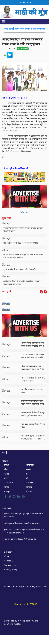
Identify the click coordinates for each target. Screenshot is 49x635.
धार (27, 473)
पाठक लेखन (8, 482)
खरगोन (28, 469)
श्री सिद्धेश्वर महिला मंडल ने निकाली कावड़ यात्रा (21, 523)
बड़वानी (6, 473)
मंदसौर (6, 487)
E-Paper (8, 552)
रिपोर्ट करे (29, 491)
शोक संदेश (29, 482)
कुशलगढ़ (29, 487)
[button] (41, 291)
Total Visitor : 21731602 (25, 604)
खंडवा (6, 469)
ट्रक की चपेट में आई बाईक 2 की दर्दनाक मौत (20, 539)
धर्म (27, 478)
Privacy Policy (10, 569)
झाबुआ (6, 465)
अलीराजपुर (30, 465)
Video (7, 556)
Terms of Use (10, 565)
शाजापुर (7, 491)
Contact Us (9, 560)
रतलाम (6, 478)
